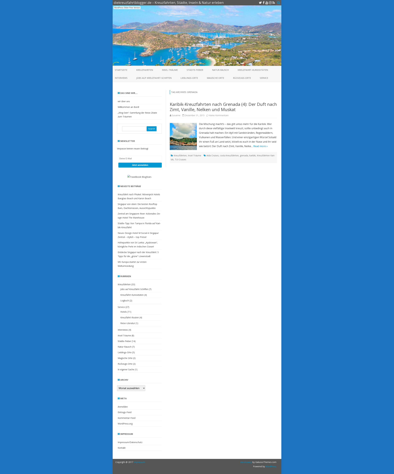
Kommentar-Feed (126, 417)
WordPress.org (125, 423)
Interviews (121, 77)
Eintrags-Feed (124, 412)
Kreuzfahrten (144, 69)
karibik (252, 155)
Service (264, 77)
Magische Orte (215, 77)
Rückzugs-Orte (242, 77)
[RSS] (273, 2)
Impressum (139, 462)
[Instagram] (270, 2)
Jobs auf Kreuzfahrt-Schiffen (154, 77)
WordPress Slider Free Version (127, 8)
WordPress (270, 466)
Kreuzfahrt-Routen (129, 317)
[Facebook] (264, 2)
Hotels (123, 311)
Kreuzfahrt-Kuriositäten (253, 69)
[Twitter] (260, 2)
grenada (244, 155)
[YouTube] (266, 2)
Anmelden (123, 406)
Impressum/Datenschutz (130, 442)
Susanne (176, 115)
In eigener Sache (126, 369)
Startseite (121, 69)
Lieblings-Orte (189, 77)
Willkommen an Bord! (128, 107)
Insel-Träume (170, 69)
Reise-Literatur (127, 323)
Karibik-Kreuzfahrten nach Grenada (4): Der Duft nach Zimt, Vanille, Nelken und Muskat (223, 106)
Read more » (260, 146)
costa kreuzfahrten (229, 155)
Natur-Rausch (220, 69)
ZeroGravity (246, 462)
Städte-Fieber (195, 69)
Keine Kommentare (219, 115)
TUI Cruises (180, 159)
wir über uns (124, 101)
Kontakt (122, 447)
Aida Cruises (213, 155)
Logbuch (124, 300)
